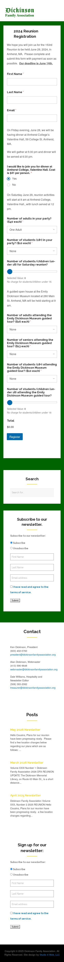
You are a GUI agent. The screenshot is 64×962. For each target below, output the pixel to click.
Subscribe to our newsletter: (28, 535)
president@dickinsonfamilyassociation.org (33, 654)
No (14, 184)
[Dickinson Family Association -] (24, 12)
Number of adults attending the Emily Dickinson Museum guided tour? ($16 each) (29, 318)
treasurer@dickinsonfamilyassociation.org (32, 687)
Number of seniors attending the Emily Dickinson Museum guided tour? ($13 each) (30, 343)
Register (14, 437)
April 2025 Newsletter (25, 795)
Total (10, 420)
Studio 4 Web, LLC (50, 954)
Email (11, 110)
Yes (14, 178)
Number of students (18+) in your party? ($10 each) (29, 241)
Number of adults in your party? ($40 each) (29, 220)
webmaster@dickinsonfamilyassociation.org (34, 669)
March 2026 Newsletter (26, 762)
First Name (15, 74)
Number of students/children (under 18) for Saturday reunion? (31, 263)
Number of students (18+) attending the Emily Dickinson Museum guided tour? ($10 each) (32, 368)
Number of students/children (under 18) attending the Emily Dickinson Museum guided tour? (31, 392)
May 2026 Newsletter (25, 729)
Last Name (15, 92)
